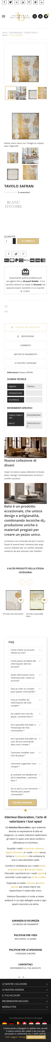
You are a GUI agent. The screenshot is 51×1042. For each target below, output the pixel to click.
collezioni (31, 883)
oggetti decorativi (14, 852)
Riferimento (13, 372)
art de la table (38, 877)
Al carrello (28, 241)
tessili (42, 865)
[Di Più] (25, 629)
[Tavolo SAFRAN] (25, 120)
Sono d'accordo (36, 1037)
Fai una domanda (22, 802)
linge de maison (35, 869)
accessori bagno (16, 869)
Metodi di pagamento (25, 354)
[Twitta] (16, 254)
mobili (36, 852)
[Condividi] (9, 254)
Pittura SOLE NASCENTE (13, 614)
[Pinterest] (23, 254)
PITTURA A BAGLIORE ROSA (34, 615)
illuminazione (21, 856)
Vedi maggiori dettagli (15, 1037)
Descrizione (27, 336)
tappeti (41, 873)
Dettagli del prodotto (27, 327)
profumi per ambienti (33, 848)
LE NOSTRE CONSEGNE (25, 363)
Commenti (25, 345)
